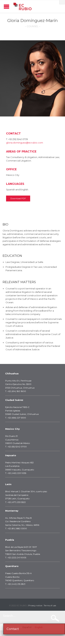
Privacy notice (35, 605)
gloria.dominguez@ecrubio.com (24, 142)
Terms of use (50, 605)
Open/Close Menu (6, 6)
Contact (13, 629)
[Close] (62, 2)
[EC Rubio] (22, 6)
